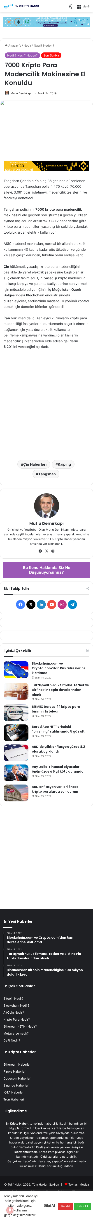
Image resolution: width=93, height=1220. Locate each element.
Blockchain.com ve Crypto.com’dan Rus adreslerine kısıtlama (59, 668)
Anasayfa (14, 45)
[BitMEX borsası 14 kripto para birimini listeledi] (16, 712)
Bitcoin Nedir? (13, 998)
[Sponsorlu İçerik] (46, 166)
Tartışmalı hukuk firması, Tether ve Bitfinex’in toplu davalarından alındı (60, 690)
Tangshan (47, 474)
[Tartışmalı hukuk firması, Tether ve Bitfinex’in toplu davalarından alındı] (16, 691)
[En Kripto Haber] (21, 6)
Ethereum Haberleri (17, 1064)
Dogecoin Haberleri (17, 1078)
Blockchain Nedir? (16, 1005)
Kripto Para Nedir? (16, 1019)
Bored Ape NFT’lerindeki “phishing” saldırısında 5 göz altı (59, 729)
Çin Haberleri (34, 464)
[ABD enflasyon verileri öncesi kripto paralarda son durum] (16, 793)
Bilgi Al (49, 1205)
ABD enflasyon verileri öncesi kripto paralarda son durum (55, 789)
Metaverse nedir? (16, 1033)
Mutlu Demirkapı (21, 93)
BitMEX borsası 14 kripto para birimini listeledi (56, 709)
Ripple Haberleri (14, 1071)
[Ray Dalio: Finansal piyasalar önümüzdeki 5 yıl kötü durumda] (16, 772)
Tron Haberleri (13, 1099)
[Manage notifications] (10, 1210)
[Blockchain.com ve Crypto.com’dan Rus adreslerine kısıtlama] (16, 669)
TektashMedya (78, 1184)
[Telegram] (46, 21)
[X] (46, 551)
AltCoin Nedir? (13, 1012)
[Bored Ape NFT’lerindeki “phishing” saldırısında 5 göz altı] (16, 732)
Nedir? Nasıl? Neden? (39, 45)
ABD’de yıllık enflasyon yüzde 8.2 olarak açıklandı (58, 749)
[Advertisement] (46, 403)
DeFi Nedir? (11, 1040)
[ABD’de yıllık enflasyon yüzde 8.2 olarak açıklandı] (16, 752)
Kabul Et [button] (82, 1206)
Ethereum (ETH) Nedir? (20, 1026)
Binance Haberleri (16, 1085)
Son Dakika (51, 55)
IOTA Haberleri (13, 1092)
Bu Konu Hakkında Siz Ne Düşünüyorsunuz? (46, 570)
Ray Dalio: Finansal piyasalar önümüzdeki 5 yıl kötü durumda (58, 769)
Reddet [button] (65, 1206)
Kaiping (64, 464)
